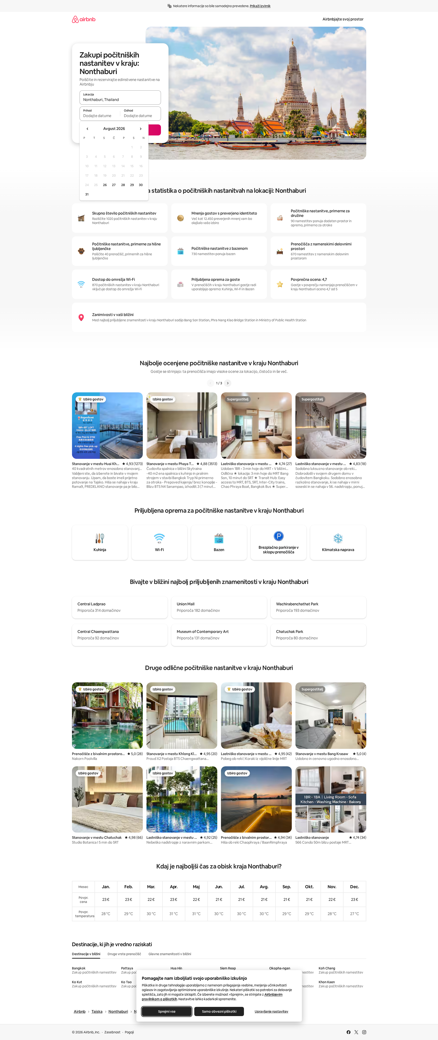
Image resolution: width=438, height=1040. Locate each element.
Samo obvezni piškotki (219, 1011)
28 (123, 185)
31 (87, 194)
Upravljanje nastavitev (271, 1011)
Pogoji (129, 1032)
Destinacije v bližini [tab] (86, 954)
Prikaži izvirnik (260, 6)
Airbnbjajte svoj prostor (343, 19)
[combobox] (120, 99)
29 (132, 185)
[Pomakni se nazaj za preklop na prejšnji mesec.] (87, 128)
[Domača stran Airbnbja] (83, 19)
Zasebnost (112, 1032)
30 (141, 185)
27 (114, 185)
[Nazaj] (210, 383)
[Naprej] (227, 383)
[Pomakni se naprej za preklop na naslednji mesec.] (140, 128)
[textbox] (100, 115)
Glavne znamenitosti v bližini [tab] (170, 954)
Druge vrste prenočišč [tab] (124, 954)
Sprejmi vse (166, 1011)
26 (105, 185)
